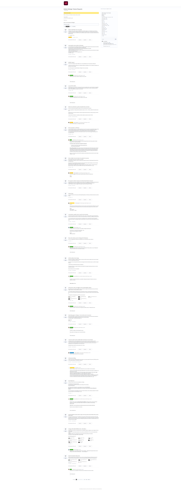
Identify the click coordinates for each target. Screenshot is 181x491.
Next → (89, 479)
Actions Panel (70, 193)
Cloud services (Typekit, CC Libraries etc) (106, 17)
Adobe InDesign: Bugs (106, 42)
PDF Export (103, 27)
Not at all (80, 39)
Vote (65, 47)
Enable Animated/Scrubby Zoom (74, 455)
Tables (77, 37)
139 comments (69, 185)
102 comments (69, 270)
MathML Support (71, 62)
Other (72, 90)
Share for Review (104, 31)
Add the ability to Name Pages (73, 258)
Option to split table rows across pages (75, 29)
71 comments (69, 90)
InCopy (102, 22)
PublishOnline (103, 29)
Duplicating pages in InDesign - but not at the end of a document (79, 315)
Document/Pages (74, 270)
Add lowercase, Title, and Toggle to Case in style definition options (79, 287)
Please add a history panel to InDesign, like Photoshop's (78, 237)
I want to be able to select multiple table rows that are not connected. (80, 339)
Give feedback (105, 41)
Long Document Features (74, 116)
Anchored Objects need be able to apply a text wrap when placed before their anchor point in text (83, 415)
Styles (72, 300)
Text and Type (73, 54)
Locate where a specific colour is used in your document (78, 214)
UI (72, 197)
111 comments (69, 443)
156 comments (69, 69)
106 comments (69, 197)
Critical (90, 39)
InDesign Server (103, 23)
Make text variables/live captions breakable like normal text (78, 106)
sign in (108, 8)
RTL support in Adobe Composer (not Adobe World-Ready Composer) (80, 180)
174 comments (74, 37)
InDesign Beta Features (106, 46)
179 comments (69, 54)
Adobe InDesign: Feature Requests (107, 43)
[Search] (115, 39)
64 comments (69, 321)
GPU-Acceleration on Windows (73, 127)
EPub (102, 20)
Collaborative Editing (72, 358)
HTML (102, 21)
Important (85, 39)
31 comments (69, 221)
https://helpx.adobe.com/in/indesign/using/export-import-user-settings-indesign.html (84, 405)
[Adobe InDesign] (66, 3)
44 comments (69, 300)
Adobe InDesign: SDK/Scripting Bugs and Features (109, 44)
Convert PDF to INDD (72, 85)
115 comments (69, 116)
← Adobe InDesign (66, 10)
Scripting (103, 30)
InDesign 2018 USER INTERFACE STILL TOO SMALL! (77, 428)
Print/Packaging (103, 28)
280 (86, 479)
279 (84, 479)
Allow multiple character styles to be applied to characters (78, 158)
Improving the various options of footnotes (75, 45)
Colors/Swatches (73, 221)
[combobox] (108, 39)
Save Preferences (71, 380)
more (72, 52)
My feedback (73, 26)
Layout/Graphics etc (74, 463)
